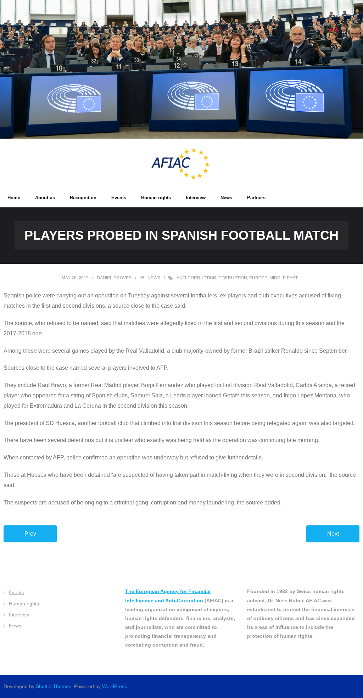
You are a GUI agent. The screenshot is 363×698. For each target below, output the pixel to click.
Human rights (24, 604)
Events (16, 592)
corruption (232, 277)
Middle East (283, 277)
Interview (19, 615)
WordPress (114, 686)
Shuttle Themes (53, 686)
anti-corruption (196, 277)
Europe (258, 277)
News (153, 277)
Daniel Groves (114, 277)
